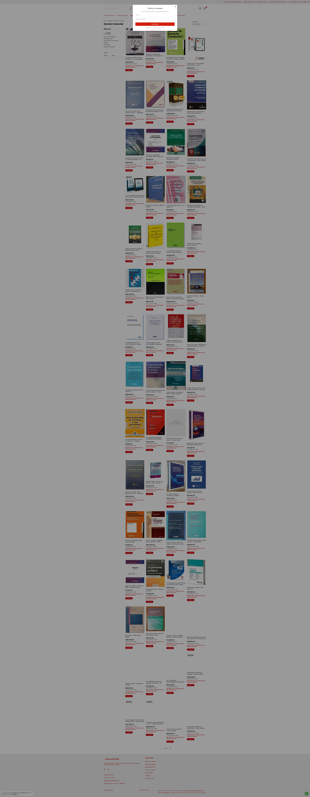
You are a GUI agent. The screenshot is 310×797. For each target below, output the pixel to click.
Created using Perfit (155, 29)
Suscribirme (155, 24)
